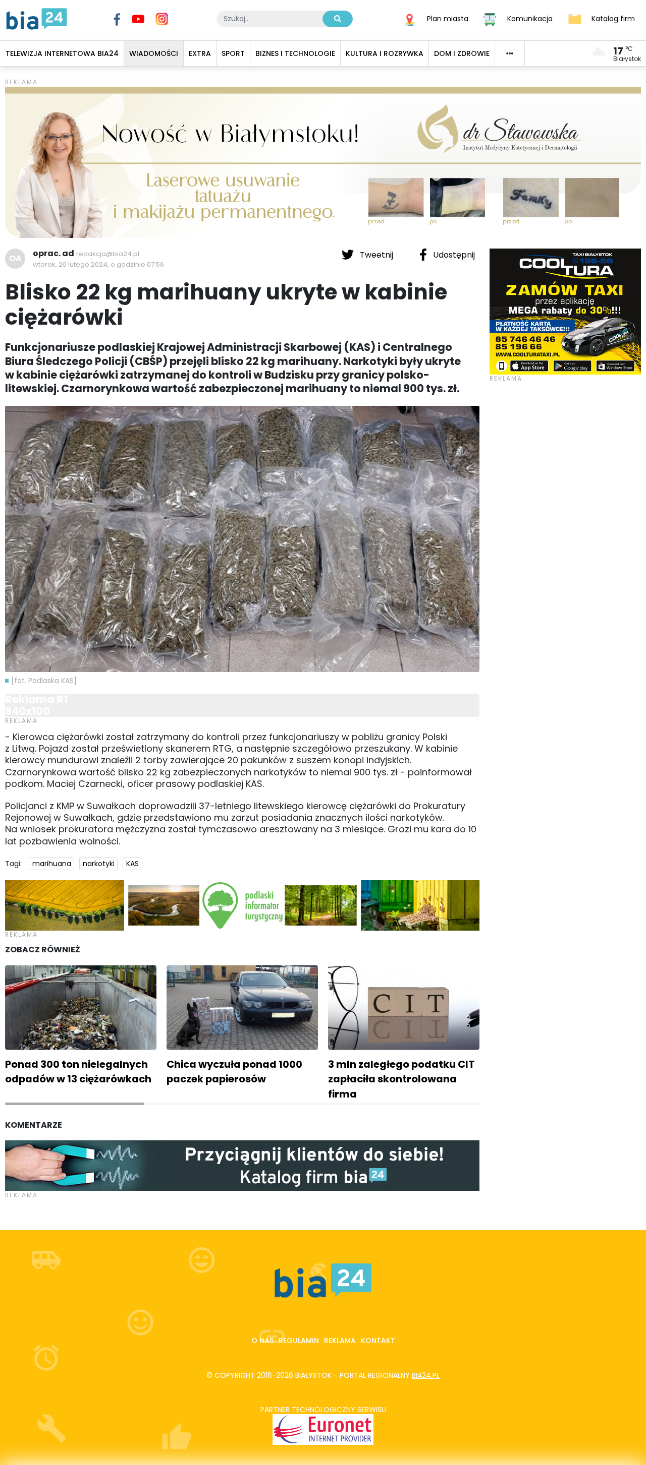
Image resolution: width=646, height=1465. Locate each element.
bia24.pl (426, 1375)
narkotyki (99, 864)
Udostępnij (453, 255)
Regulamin (299, 1340)
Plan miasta (447, 18)
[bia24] (36, 18)
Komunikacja (530, 18)
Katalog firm (613, 18)
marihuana (51, 864)
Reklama (340, 1340)
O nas (262, 1340)
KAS (132, 864)
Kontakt (378, 1340)
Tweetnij (376, 255)
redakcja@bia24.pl (107, 254)
